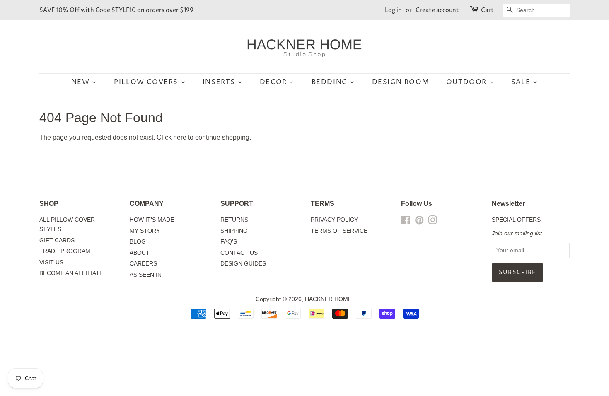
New (81, 82)
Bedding (331, 82)
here (179, 137)
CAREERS (143, 264)
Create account (437, 10)
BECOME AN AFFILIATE (71, 273)
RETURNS (234, 220)
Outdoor (467, 82)
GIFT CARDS (57, 240)
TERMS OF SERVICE (339, 231)
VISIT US (51, 262)
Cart (487, 10)
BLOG (138, 242)
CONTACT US (239, 253)
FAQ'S (228, 242)
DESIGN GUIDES (243, 264)
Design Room (401, 82)
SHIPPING (234, 231)
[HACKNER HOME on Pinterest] (419, 222)
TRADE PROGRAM (64, 251)
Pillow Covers (147, 82)
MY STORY (145, 231)
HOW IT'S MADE (152, 220)
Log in (393, 10)
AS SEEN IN (146, 275)
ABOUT (140, 253)
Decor (275, 82)
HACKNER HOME (328, 299)
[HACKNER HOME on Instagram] (432, 222)
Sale (522, 82)
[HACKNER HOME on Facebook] (406, 222)
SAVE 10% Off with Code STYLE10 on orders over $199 (116, 10)
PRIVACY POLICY (334, 220)
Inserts (220, 82)
